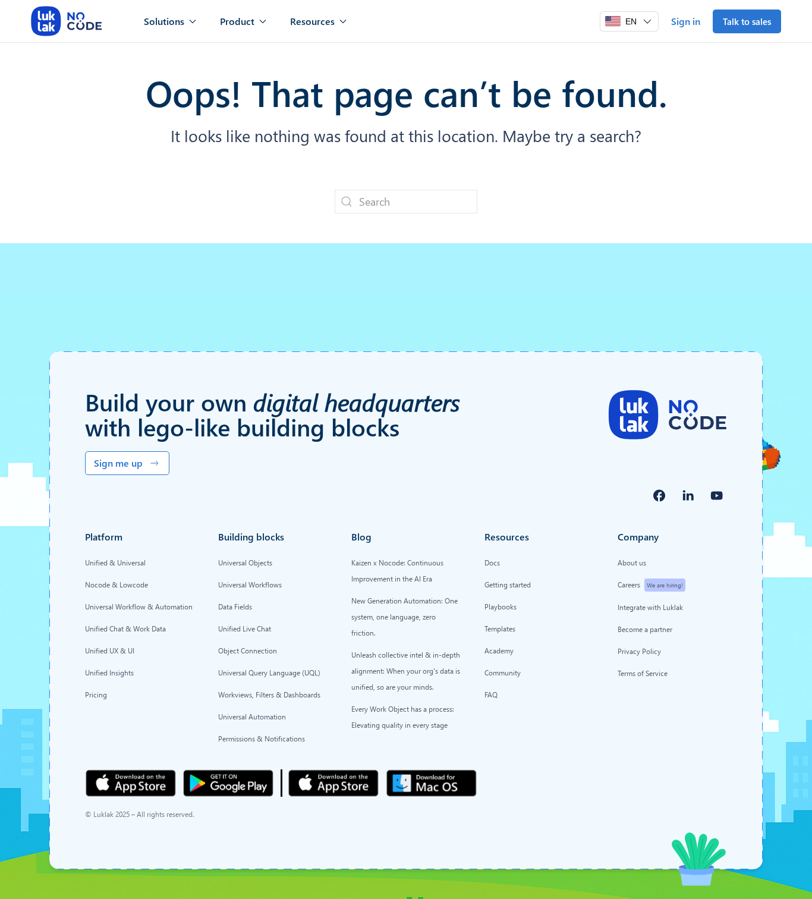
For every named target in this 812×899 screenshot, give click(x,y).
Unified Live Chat (244, 628)
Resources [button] (312, 21)
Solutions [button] (164, 21)
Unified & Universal (115, 562)
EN (631, 21)
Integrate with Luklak (650, 607)
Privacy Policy (639, 651)
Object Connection (247, 650)
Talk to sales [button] (747, 21)
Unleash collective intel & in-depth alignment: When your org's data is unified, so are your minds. (405, 670)
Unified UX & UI (109, 650)
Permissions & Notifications (261, 738)
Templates (499, 628)
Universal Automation (252, 716)
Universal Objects (245, 562)
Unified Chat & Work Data (125, 628)
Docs (492, 562)
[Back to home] (66, 21)
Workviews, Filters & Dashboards (269, 694)
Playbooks (500, 606)
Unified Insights (109, 672)
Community (502, 672)
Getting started (507, 584)
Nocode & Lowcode (116, 584)
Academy (499, 650)
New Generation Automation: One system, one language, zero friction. (404, 616)
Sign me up (118, 463)
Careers (650, 584)
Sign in (685, 21)
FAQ (491, 694)
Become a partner (645, 629)
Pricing (96, 694)
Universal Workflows (250, 584)
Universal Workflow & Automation (139, 606)
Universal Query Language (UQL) (269, 672)
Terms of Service (643, 673)
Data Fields (235, 606)
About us (632, 562)
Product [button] (237, 21)
